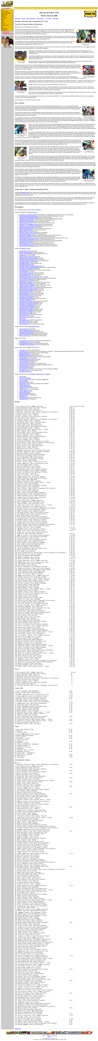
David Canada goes (24, 385)
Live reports (4, 17)
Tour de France (23, 369)
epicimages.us (33, 212)
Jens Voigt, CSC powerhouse (27, 227)
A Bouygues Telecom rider (26, 367)
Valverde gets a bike (24, 397)
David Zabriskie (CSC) (25, 274)
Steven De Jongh (23, 365)
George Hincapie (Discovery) (26, 244)
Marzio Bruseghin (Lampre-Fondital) (28, 258)
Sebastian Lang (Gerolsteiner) (27, 218)
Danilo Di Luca (23, 396)
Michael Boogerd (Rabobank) (27, 283)
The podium (22, 370)
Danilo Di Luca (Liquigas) (26, 252)
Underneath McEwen (24, 392)
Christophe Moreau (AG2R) (26, 308)
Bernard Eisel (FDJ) (24, 383)
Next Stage (55, 18)
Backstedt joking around (25, 355)
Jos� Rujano (22, 389)
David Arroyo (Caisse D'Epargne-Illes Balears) (31, 225)
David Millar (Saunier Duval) (26, 259)
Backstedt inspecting (24, 354)
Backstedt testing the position (26, 359)
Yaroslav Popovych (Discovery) (27, 285)
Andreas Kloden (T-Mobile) (26, 290)
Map (2, 26)
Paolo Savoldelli (23, 381)
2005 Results (4, 29)
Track (55, 8)
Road (37, 8)
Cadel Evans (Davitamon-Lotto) (27, 235)
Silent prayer (22, 382)
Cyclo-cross (50, 8)
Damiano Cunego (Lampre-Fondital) (28, 232)
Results (3, 16)
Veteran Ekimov (23, 366)
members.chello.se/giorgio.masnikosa (40, 374)
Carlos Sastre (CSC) (24, 291)
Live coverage (4, 11)
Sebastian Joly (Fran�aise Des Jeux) (29, 224)
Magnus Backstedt (24, 352)
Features (32, 8)
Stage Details (40, 18)
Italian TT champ (23, 334)
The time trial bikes (24, 360)
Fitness (65, 8)
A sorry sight (22, 376)
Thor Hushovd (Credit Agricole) (27, 239)
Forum (79, 8)
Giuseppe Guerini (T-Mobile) (26, 221)
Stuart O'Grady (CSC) (24, 222)
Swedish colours (23, 387)
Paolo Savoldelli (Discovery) (26, 230)
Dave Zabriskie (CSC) (25, 243)
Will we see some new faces (26, 363)
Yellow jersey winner (24, 322)
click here (38, 209)
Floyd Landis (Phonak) (25, 234)
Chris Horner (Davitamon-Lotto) (27, 214)
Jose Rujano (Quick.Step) (26, 282)
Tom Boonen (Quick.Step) (26, 301)
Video (2, 20)
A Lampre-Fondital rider (25, 371)
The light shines (23, 399)
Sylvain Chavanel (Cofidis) (26, 286)
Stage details (4, 14)
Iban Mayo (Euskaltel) (25, 299)
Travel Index (54, 1035)
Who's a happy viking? (25, 335)
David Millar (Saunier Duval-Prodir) (28, 216)
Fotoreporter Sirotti (25, 248)
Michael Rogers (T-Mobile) (26, 242)
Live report (48, 18)
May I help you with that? (25, 317)
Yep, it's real (22, 318)
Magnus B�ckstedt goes (25, 390)
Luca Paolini (22, 358)
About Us (50, 1036)
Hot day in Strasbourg (25, 378)
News (24, 8)
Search (75, 8)
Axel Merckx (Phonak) (25, 236)
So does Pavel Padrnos (25, 386)
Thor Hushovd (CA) (24, 270)
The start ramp (23, 362)
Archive (48, 1035)
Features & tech (5, 25)
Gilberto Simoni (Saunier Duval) (27, 253)
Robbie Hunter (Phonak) (25, 228)
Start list (3, 23)
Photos (60, 8)
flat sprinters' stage (25, 192)
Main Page (17, 18)
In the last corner (23, 351)
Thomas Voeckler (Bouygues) (27, 295)
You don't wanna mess (25, 379)
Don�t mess (22, 255)
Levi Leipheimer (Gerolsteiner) (27, 279)
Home (2, 9)
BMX (44, 8)
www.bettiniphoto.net (34, 326)
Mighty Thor (22, 316)
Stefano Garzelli (23, 356)
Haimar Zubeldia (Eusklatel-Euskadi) (28, 217)
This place (22, 350)
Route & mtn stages (5, 13)
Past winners (4, 28)
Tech (28, 8)
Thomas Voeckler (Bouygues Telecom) (29, 238)
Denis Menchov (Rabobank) (26, 268)
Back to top (18, 1028)
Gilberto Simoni (23, 393)
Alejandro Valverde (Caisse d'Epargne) (29, 260)
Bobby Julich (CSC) (24, 231)
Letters (70, 8)
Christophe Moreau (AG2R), (26, 240)
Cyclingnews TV (18, 8)
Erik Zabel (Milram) (24, 262)
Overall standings (31, 18)
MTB (41, 8)
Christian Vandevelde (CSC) (26, 220)
